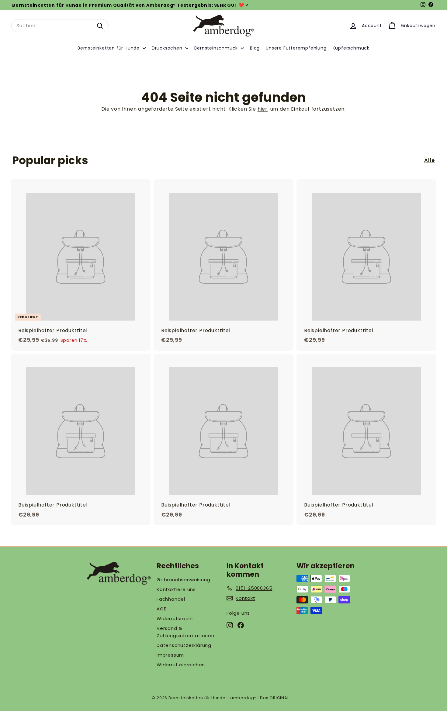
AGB (162, 609)
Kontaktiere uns (176, 589)
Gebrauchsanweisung (183, 579)
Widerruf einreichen (181, 664)
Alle (429, 160)
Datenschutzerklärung (184, 645)
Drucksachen (168, 48)
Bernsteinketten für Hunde (109, 48)
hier (263, 108)
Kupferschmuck (351, 48)
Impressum (170, 655)
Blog (255, 48)
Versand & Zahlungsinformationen (185, 632)
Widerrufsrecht (175, 618)
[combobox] (60, 26)
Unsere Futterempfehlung (296, 48)
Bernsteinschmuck (216, 48)
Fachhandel (171, 599)
